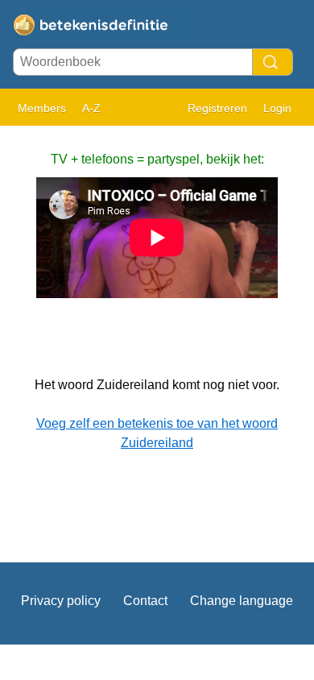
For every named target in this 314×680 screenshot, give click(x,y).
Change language (241, 600)
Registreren (217, 108)
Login (277, 108)
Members (42, 108)
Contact (145, 600)
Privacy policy (61, 600)
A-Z (91, 108)
